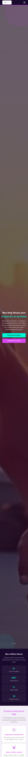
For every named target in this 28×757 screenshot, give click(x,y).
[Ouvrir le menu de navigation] (24, 2)
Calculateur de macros (14, 340)
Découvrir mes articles (14, 335)
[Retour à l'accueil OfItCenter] (7, 2)
